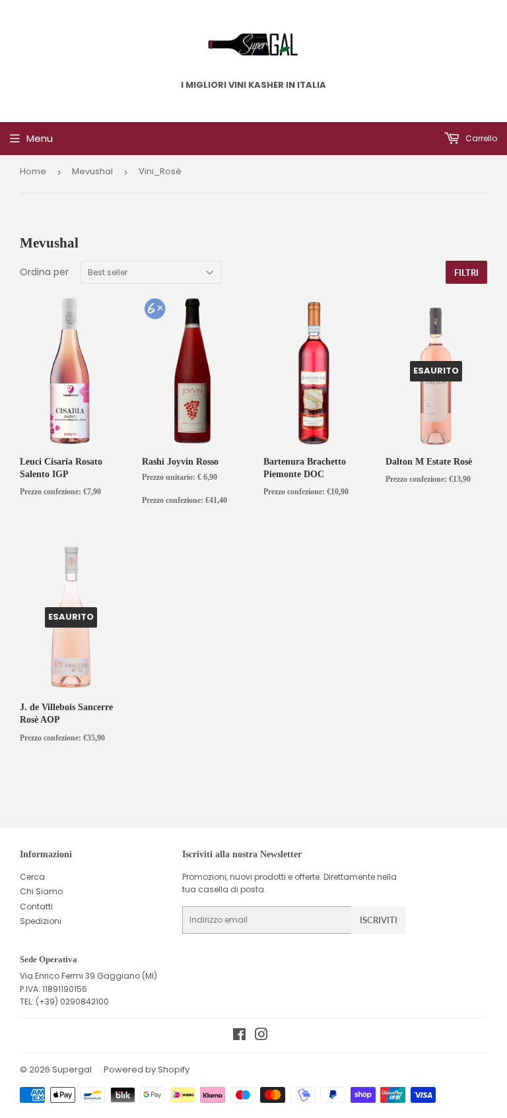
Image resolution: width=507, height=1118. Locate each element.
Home (33, 171)
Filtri (466, 272)
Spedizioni (40, 921)
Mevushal (92, 171)
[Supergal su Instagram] (261, 1036)
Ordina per (44, 272)
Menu (39, 138)
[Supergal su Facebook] (239, 1036)
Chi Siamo (41, 891)
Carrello (480, 138)
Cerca (32, 876)
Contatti (36, 906)
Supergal (72, 1069)
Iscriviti (378, 920)
